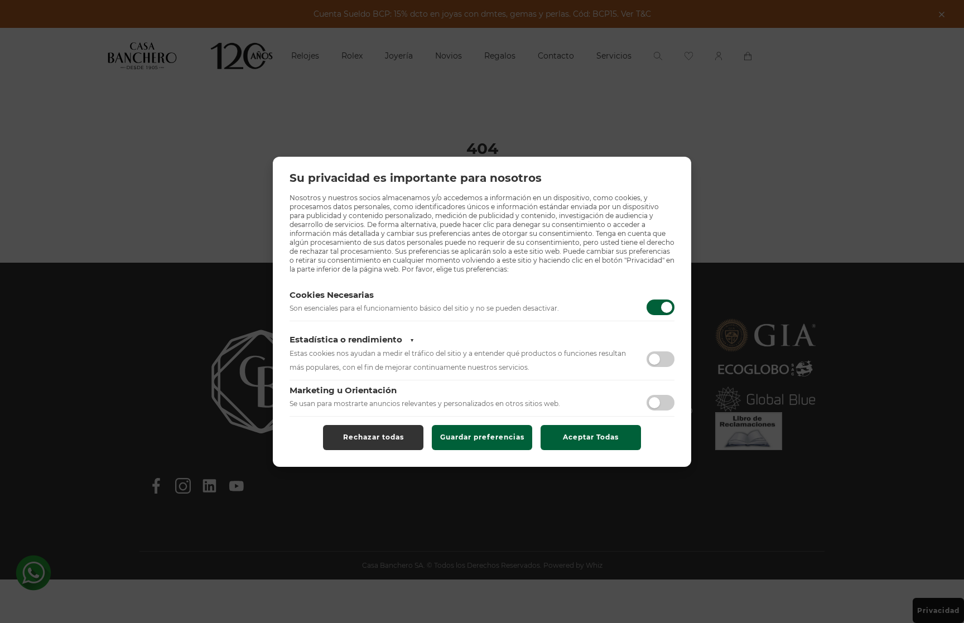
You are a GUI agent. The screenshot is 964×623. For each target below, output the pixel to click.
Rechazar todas (373, 437)
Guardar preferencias (482, 437)
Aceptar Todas (591, 437)
